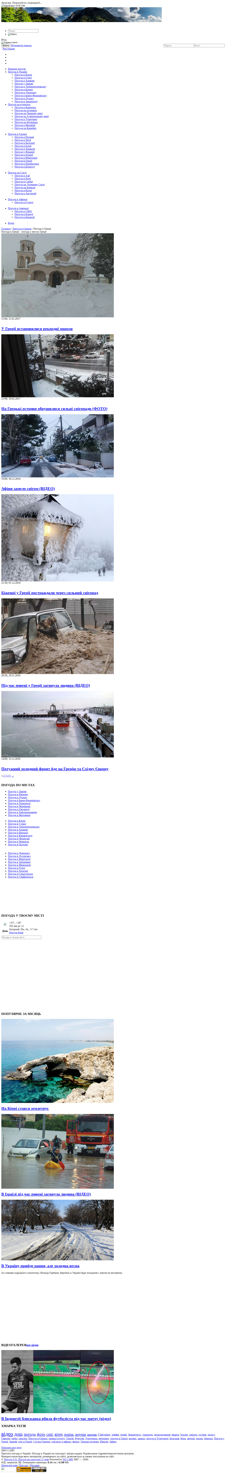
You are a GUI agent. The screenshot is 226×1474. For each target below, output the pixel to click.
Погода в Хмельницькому (22, 812)
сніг (49, 1434)
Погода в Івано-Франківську (31, 95)
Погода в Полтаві (18, 844)
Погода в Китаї (23, 190)
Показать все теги (11, 1447)
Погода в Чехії (23, 140)
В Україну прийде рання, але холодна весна (40, 1266)
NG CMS (68, 1459)
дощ (18, 1434)
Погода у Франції (24, 151)
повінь (69, 1434)
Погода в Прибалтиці (27, 163)
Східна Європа (41, 1441)
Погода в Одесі (23, 77)
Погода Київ (16, 932)
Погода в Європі (17, 134)
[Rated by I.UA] (8, 1471)
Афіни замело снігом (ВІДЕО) (28, 488)
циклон (23, 1438)
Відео (11, 223)
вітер (59, 1434)
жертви (80, 1434)
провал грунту (57, 1438)
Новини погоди (17, 68)
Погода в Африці (17, 199)
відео (7, 1434)
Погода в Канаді (24, 214)
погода (30, 1434)
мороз (175, 1434)
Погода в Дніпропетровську (30, 86)
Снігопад (104, 1434)
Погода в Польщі (24, 137)
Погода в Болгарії (25, 143)
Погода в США (23, 211)
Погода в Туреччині (26, 119)
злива (115, 1434)
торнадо (147, 1434)
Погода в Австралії (25, 193)
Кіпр (183, 1438)
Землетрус (134, 1434)
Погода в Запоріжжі (19, 862)
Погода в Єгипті (24, 202)
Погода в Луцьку (24, 98)
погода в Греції (118, 1438)
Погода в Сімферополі (20, 876)
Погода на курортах (19, 104)
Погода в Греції (23, 160)
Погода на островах (26, 110)
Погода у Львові (24, 83)
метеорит (104, 1438)
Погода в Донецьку (26, 92)
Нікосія (104, 1441)
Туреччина (91, 1438)
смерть (193, 1434)
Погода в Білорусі (25, 166)
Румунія (79, 1438)
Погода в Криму (24, 89)
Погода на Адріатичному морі (32, 116)
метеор (191, 1438)
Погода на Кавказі (25, 187)
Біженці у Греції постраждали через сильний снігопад (49, 593)
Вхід (3, 39)
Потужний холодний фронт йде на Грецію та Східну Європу (55, 769)
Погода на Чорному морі (29, 113)
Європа (5, 1438)
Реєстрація (9, 48)
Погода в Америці (18, 208)
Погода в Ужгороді (18, 809)
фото (41, 1434)
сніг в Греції (25, 1441)
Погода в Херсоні (18, 871)
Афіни (112, 1441)
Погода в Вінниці (18, 832)
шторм (92, 1434)
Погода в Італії (23, 146)
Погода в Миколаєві (19, 865)
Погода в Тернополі (19, 803)
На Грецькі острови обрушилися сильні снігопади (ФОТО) (54, 408)
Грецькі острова (90, 1441)
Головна (6, 228)
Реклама (34, 1465)
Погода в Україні (17, 71)
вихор (199, 1438)
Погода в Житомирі (19, 815)
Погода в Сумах (17, 823)
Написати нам (9, 1465)
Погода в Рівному (18, 794)
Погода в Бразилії (25, 217)
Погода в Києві (23, 74)
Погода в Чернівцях (19, 806)
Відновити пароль (21, 45)
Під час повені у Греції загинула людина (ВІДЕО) (45, 685)
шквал (141, 1438)
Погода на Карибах (25, 128)
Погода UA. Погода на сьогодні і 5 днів (26, 1459)
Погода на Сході (17, 172)
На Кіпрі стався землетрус (25, 1108)
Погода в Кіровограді (20, 835)
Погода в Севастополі (20, 873)
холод (211, 1434)
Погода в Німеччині (26, 157)
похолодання (162, 1434)
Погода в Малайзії (25, 125)
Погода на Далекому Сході (30, 184)
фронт (75, 1441)
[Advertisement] (113, 894)
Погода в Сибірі (24, 181)
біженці (208, 1438)
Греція (69, 1438)
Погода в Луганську (19, 856)
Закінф (13, 1441)
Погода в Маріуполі (19, 859)
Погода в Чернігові (19, 838)
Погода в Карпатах (25, 107)
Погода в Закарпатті (26, 101)
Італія (184, 1434)
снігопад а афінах (61, 1441)
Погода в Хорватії (25, 149)
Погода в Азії (22, 175)
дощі (123, 1434)
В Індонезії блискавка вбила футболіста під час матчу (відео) (56, 1418)
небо (14, 1438)
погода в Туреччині (157, 1438)
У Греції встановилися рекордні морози (37, 329)
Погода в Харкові (24, 80)
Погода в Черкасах (18, 841)
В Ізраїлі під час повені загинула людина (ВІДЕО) (46, 1194)
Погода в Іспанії (24, 154)
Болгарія (174, 1438)
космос (132, 1438)
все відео (32, 1345)
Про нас (23, 1465)
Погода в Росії (23, 178)
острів (202, 1434)
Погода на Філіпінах (26, 122)
